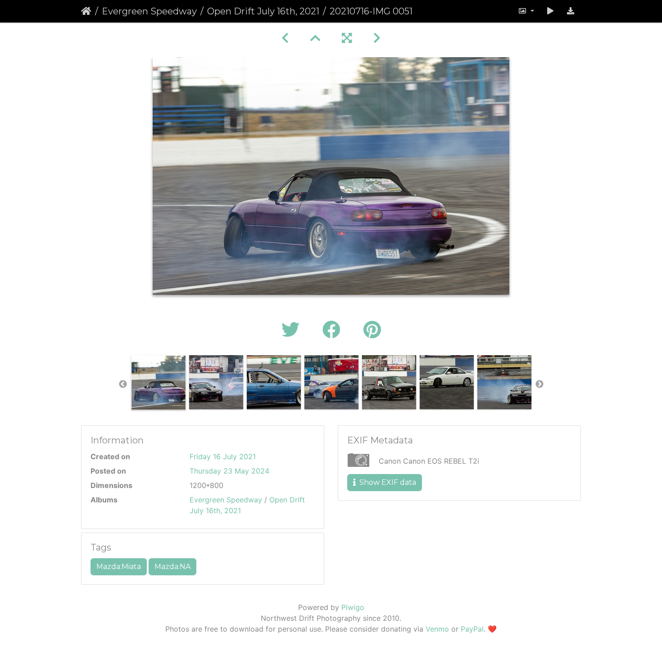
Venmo (437, 628)
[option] (158, 382)
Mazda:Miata (118, 566)
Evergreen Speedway (149, 11)
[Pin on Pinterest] (372, 330)
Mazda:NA (172, 566)
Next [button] (539, 384)
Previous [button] (122, 384)
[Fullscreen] (347, 38)
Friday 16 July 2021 (223, 456)
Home (86, 11)
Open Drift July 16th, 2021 (263, 11)
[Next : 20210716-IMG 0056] (377, 38)
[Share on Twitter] (292, 330)
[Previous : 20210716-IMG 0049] (285, 38)
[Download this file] (570, 11)
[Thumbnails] (315, 38)
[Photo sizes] (526, 11)
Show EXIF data (387, 482)
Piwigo (352, 607)
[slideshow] (550, 11)
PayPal (472, 628)
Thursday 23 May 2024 (229, 470)
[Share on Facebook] (333, 330)
